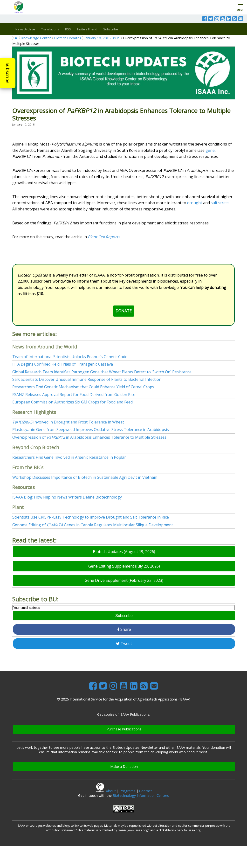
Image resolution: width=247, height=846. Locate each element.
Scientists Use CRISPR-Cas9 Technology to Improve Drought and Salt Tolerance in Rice (90, 517)
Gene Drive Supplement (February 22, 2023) (124, 580)
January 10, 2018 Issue (102, 38)
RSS (68, 29)
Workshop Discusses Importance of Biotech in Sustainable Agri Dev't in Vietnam (84, 477)
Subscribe (8, 73)
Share (125, 629)
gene (210, 150)
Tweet (126, 643)
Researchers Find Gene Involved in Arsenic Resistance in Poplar (69, 457)
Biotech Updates (67, 38)
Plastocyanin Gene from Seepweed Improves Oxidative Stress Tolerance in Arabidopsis (90, 429)
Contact (145, 791)
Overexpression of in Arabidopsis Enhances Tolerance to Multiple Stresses (89, 437)
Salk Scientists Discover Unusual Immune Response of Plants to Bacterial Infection (86, 379)
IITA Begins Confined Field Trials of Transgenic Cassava (62, 364)
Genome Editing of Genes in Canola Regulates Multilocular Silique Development (92, 524)
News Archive (25, 29)
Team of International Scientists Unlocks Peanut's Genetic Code (69, 356)
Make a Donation (124, 766)
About (111, 791)
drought (194, 202)
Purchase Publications (124, 729)
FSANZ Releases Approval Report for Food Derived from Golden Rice (73, 394)
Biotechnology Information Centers (141, 795)
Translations (50, 29)
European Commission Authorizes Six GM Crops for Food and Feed (72, 402)
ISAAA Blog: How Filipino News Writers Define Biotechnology (67, 497)
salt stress (220, 202)
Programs (127, 791)
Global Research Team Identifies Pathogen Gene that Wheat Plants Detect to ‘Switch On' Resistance (102, 371)
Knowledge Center (36, 38)
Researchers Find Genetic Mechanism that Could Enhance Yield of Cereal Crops (83, 386)
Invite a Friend (87, 29)
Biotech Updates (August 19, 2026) (124, 551)
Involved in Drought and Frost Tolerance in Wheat (68, 422)
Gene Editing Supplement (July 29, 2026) (124, 566)
